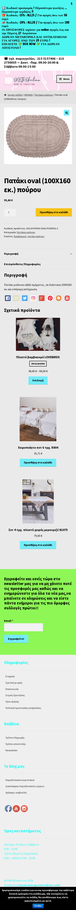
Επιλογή (38, 380)
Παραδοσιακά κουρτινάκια (19, 780)
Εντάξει (38, 906)
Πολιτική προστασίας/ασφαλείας (23, 708)
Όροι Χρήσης (12, 701)
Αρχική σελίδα (15, 94)
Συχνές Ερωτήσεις (15, 695)
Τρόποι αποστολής (15, 744)
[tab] (38, 254)
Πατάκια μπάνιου (44, 94)
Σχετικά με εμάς (13, 682)
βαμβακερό (20, 236)
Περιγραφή (11, 253)
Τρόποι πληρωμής (15, 737)
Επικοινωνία (12, 689)
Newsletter (11, 750)
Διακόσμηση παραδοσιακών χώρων (24, 786)
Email (8, 620)
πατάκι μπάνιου (36, 236)
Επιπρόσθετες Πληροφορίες (22, 264)
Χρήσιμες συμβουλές (16, 792)
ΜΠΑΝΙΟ (28, 94)
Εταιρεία (10, 676)
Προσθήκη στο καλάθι (54, 212)
